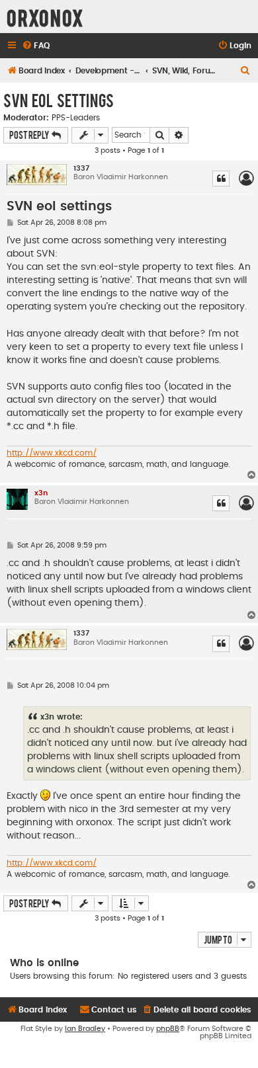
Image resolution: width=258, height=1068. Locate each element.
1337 (81, 168)
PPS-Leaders (76, 118)
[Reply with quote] (221, 178)
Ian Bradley (85, 1028)
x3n (41, 493)
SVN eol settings (58, 100)
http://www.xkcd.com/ (52, 453)
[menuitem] (36, 46)
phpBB (167, 1028)
